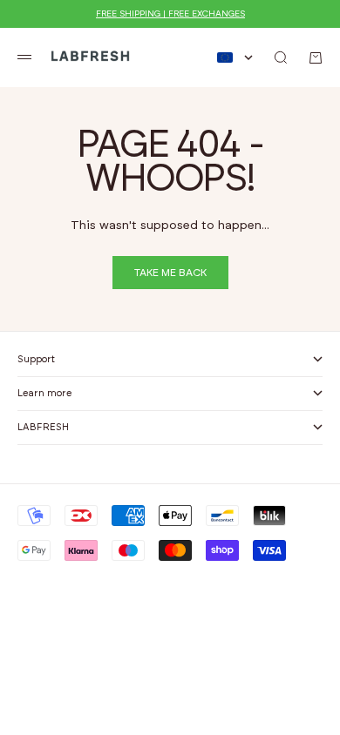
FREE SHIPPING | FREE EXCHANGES (170, 14)
